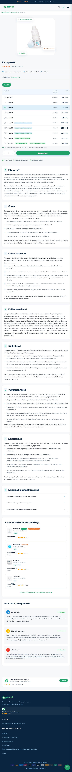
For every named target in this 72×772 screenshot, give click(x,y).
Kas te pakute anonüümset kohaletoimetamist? (22, 509)
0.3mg (6, 84)
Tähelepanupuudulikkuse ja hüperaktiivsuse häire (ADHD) (19, 749)
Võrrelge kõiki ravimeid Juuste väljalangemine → (36, 592)
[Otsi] (59, 7)
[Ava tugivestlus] (67, 767)
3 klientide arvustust (17, 66)
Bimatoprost (15, 77)
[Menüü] (68, 7)
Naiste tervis (6, 745)
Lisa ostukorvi (43, 153)
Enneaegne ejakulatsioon (10, 737)
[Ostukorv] (63, 7)
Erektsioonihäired (7, 741)
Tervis (4, 753)
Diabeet (4, 733)
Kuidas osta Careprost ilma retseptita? (19, 503)
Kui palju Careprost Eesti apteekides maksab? (21, 496)
